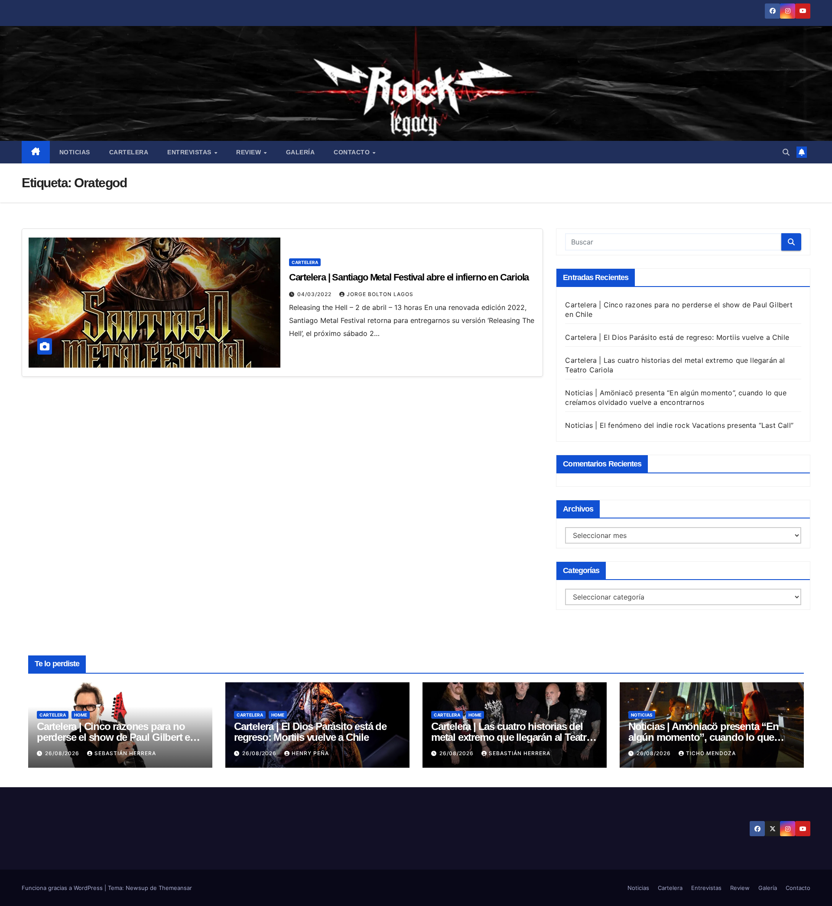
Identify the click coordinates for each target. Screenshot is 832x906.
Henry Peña (310, 753)
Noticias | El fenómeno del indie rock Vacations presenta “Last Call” (679, 425)
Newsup (137, 887)
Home (80, 714)
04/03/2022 (315, 294)
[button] (786, 152)
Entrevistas (190, 152)
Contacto (353, 152)
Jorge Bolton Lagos (380, 294)
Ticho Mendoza (711, 753)
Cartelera (129, 152)
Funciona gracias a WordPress (63, 887)
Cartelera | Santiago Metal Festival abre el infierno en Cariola (409, 277)
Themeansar (175, 887)
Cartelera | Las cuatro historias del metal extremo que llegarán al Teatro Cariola (511, 737)
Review (249, 152)
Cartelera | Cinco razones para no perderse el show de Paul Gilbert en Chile (116, 737)
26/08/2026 (63, 753)
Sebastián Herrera (125, 753)
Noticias (74, 152)
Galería (300, 152)
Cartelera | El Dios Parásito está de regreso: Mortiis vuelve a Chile (677, 337)
